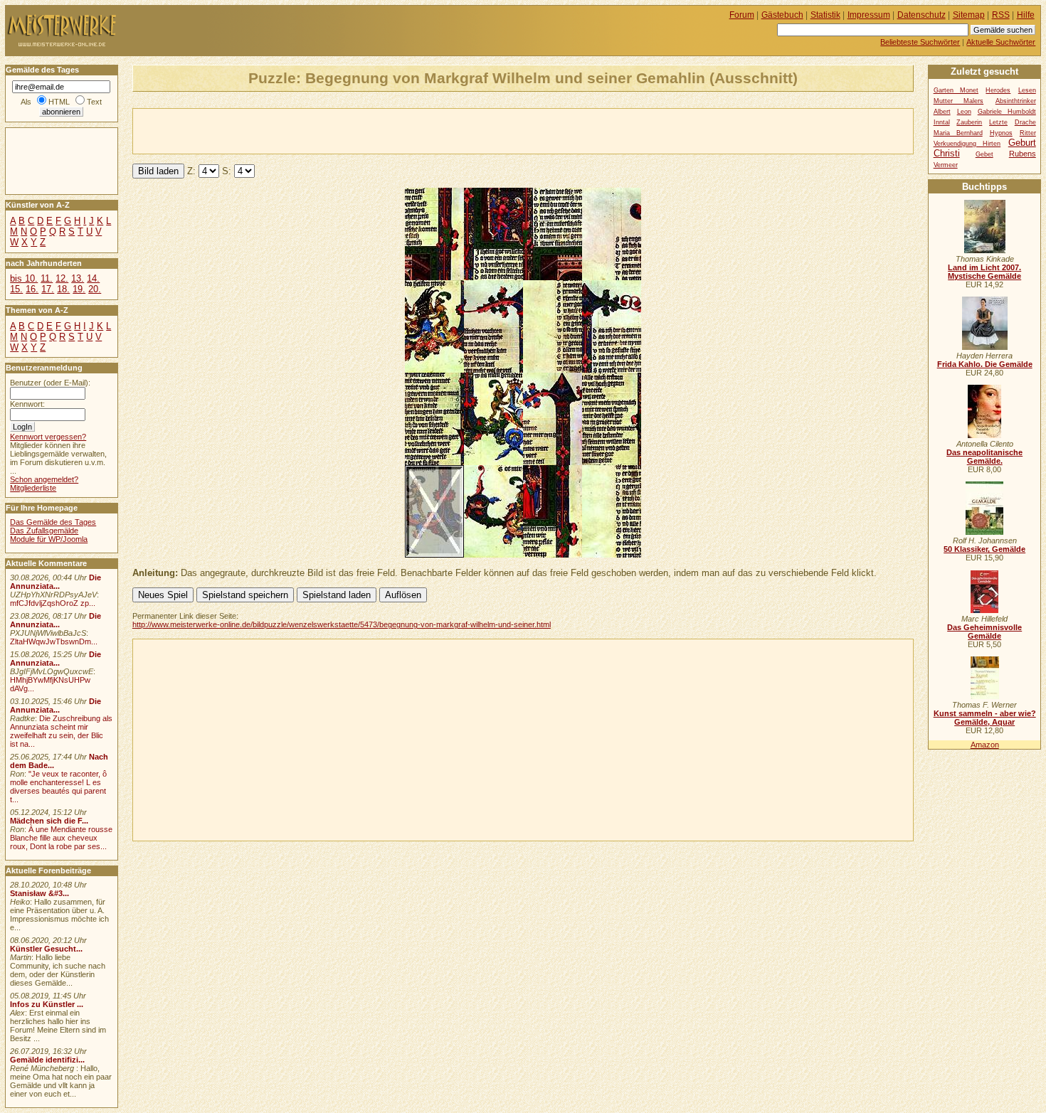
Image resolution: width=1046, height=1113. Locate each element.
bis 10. (24, 278)
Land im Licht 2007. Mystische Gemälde (984, 271)
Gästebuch (782, 15)
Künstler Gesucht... (46, 948)
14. (93, 278)
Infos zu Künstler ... (46, 1004)
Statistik (825, 15)
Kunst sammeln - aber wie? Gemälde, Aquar (985, 717)
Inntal (942, 122)
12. (62, 278)
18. (63, 289)
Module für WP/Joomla (49, 539)
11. (47, 278)
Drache (1025, 122)
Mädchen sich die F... (49, 820)
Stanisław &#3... (39, 893)
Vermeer (946, 165)
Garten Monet (956, 90)
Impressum (868, 15)
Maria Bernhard (958, 133)
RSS (1001, 15)
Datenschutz (921, 15)
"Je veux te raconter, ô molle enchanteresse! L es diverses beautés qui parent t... (58, 786)
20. (94, 289)
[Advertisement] (299, 130)
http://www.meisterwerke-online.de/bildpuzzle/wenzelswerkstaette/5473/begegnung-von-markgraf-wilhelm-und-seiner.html (341, 624)
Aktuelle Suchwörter (1000, 42)
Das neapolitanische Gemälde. (984, 456)
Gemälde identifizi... (47, 1059)
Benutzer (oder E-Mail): (50, 382)
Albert (942, 111)
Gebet (984, 154)
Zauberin (969, 122)
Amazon (985, 744)
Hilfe (1026, 15)
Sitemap (969, 15)
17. (47, 289)
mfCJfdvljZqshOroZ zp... (52, 603)
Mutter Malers (959, 101)
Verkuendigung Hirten (967, 143)
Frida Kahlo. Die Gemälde (984, 364)
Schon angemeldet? (44, 479)
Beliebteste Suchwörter (920, 42)
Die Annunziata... (55, 581)
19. (79, 289)
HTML (59, 101)
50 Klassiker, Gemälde (984, 549)
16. (32, 289)
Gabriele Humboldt (1007, 111)
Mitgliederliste (33, 488)
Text (94, 101)
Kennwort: (27, 404)
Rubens (1022, 153)
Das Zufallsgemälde (44, 530)
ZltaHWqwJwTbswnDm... (53, 641)
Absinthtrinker (1015, 101)
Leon (964, 111)
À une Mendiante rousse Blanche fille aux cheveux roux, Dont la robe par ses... (61, 838)
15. (16, 289)
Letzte (998, 122)
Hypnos (1001, 133)
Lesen (1027, 90)
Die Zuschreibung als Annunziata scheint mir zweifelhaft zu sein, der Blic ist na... (61, 731)
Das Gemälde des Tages (53, 522)
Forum (741, 15)
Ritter (1028, 133)
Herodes (998, 90)
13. (77, 278)
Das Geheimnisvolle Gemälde (984, 631)
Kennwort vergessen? (48, 436)
